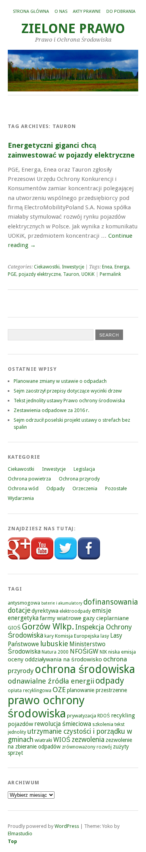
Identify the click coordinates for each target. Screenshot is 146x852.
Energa (121, 267)
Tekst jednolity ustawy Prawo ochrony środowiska (69, 400)
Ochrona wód (23, 488)
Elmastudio (20, 833)
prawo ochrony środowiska (46, 707)
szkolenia (102, 724)
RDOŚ (103, 716)
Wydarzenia (21, 498)
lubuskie (54, 644)
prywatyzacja (81, 716)
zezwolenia (88, 739)
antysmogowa (24, 603)
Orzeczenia (84, 488)
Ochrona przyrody (79, 479)
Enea (107, 267)
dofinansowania (110, 602)
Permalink (110, 274)
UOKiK (88, 274)
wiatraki (43, 740)
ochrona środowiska (85, 669)
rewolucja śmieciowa (62, 724)
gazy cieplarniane (106, 618)
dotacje (19, 610)
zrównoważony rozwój (87, 747)
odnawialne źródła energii (51, 681)
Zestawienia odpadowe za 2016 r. (51, 410)
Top (12, 841)
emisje (101, 610)
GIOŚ (14, 628)
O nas (61, 11)
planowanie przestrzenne (97, 690)
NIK (103, 652)
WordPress (67, 826)
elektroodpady (75, 611)
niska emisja (122, 652)
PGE (12, 274)
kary (49, 636)
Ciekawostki (47, 267)
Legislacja (84, 469)
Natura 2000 (55, 652)
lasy (104, 636)
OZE (59, 689)
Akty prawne (87, 11)
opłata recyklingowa (29, 690)
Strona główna (31, 11)
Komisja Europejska (77, 636)
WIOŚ (61, 739)
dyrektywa (45, 610)
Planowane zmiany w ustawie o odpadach (60, 381)
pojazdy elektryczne (40, 274)
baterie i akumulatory (61, 603)
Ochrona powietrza (29, 479)
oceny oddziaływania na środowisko (55, 659)
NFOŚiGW (84, 651)
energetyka (23, 618)
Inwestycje (73, 267)
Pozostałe (116, 488)
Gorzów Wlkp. (48, 626)
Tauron (71, 274)
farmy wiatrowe (60, 618)
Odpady (55, 488)
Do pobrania (120, 11)
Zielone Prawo (73, 28)
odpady (109, 680)
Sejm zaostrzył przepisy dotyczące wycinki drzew (68, 391)
